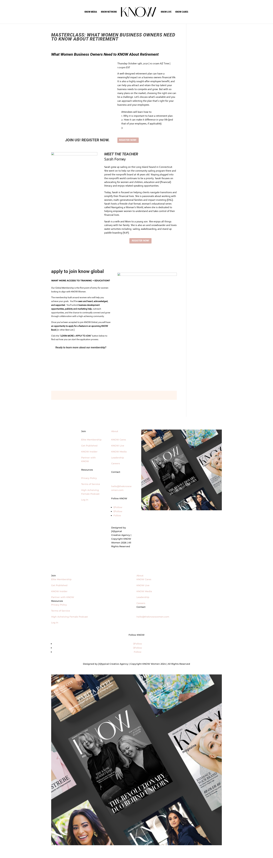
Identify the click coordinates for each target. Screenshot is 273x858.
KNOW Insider (89, 451)
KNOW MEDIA (91, 12)
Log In (84, 499)
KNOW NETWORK (109, 12)
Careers (115, 463)
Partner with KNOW (62, 597)
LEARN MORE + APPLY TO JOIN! (79, 357)
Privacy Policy (89, 478)
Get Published (89, 445)
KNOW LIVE (166, 12)
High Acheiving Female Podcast (69, 616)
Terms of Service (90, 484)
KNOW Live (117, 445)
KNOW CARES (181, 12)
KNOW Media (119, 451)
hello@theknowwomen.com (152, 616)
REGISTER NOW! (127, 140)
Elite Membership (91, 439)
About (114, 431)
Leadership (117, 457)
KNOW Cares (118, 439)
